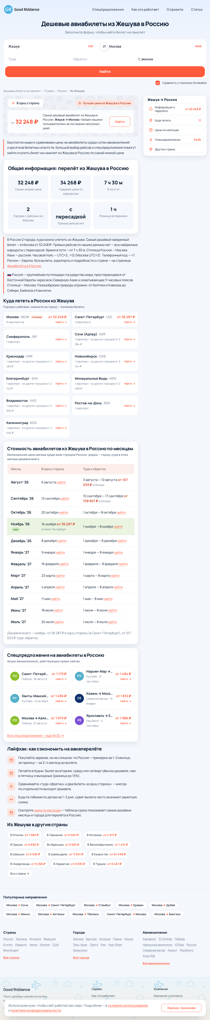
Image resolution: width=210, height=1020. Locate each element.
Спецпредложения (108, 9)
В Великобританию (107, 844)
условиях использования (128, 1005)
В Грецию (24, 844)
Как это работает (145, 9)
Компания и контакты (168, 996)
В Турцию (107, 864)
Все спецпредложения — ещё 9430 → (35, 735)
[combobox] (54, 46)
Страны (49, 91)
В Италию (24, 835)
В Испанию (102, 835)
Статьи (197, 9)
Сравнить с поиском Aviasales (184, 83)
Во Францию (63, 844)
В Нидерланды (27, 864)
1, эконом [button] (145, 59)
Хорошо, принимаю (181, 1008)
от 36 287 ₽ (66, 524)
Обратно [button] (80, 59)
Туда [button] (12, 59)
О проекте (175, 9)
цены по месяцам (47, 810)
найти (61, 482)
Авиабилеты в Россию (24, 266)
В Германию (63, 835)
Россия (62, 91)
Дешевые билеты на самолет (22, 91)
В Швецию (25, 854)
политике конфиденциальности (36, 1010)
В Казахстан (109, 854)
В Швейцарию (65, 854)
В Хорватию (69, 864)
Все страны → (19, 873)
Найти (120, 121)
